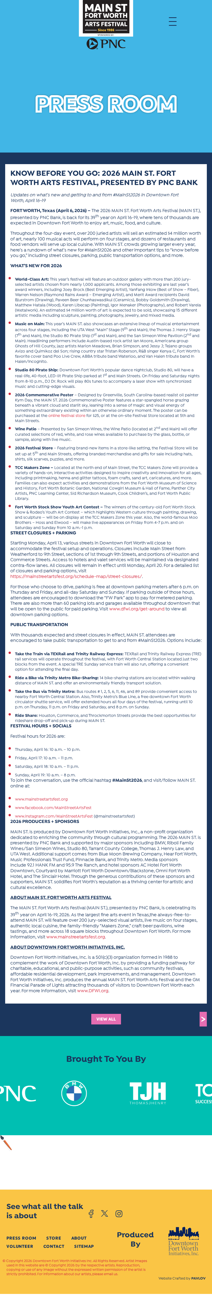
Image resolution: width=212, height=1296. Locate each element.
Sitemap (84, 1246)
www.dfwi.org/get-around (136, 609)
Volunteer (19, 1246)
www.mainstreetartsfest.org (41, 799)
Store (53, 1238)
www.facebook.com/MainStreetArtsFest (53, 808)
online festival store (66, 415)
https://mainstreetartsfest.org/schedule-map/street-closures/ (76, 576)
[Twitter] (104, 1214)
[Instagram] (119, 1214)
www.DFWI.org (92, 991)
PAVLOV (198, 1278)
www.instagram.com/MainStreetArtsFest (54, 816)
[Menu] (173, 21)
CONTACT (53, 1246)
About (79, 1238)
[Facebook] (91, 1214)
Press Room (21, 1238)
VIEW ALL (106, 1019)
